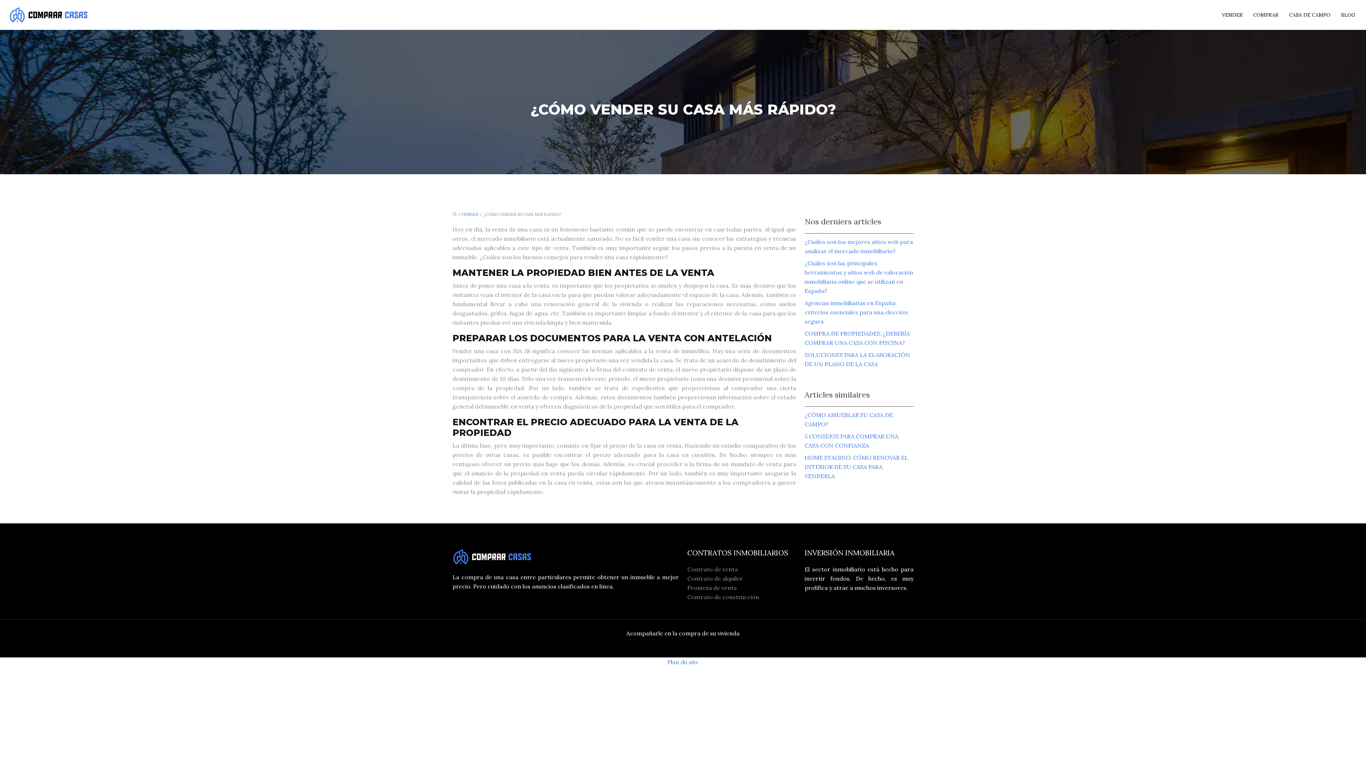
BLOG (1348, 15)
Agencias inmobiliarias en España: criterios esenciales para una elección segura (856, 312)
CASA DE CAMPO (1309, 15)
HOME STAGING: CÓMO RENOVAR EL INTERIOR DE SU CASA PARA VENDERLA (856, 467)
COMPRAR (1265, 15)
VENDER (1232, 15)
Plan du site (683, 662)
